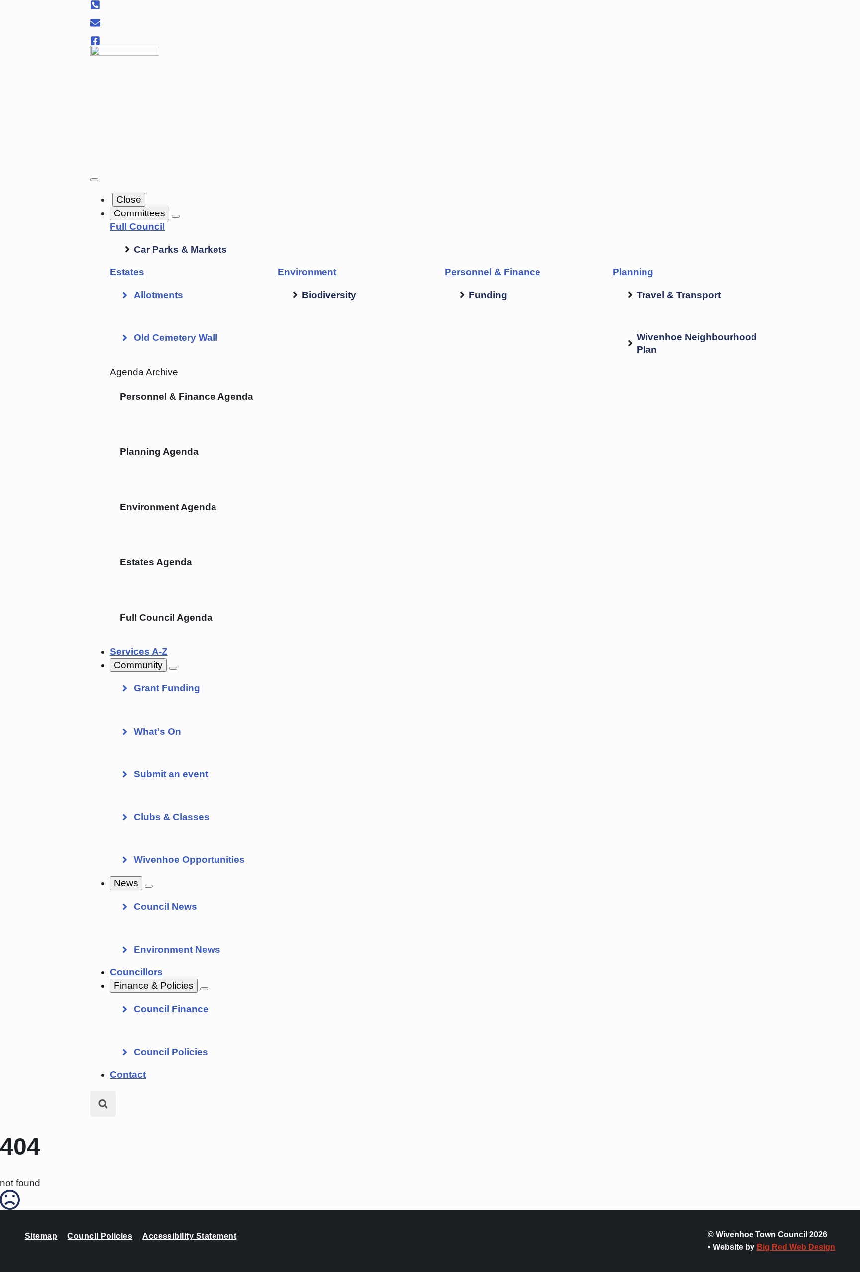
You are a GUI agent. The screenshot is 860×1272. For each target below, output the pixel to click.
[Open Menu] (94, 179)
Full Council (137, 226)
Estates (127, 272)
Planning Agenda (159, 451)
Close (128, 199)
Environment (307, 272)
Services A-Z (139, 651)
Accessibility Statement (189, 1236)
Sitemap (41, 1236)
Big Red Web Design (796, 1247)
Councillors (136, 972)
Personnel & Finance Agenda (186, 396)
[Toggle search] (103, 1104)
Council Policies (99, 1236)
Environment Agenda (168, 507)
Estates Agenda (156, 562)
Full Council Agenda (166, 617)
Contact (128, 1074)
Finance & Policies (154, 985)
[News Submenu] (149, 886)
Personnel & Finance (492, 272)
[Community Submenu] (173, 668)
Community (138, 665)
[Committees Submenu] (176, 216)
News (126, 883)
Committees (139, 213)
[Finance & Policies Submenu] (204, 988)
